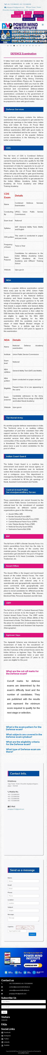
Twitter (6, 1039)
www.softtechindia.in (23, 1053)
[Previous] (4, 36)
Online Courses (29, 19)
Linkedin (7, 1042)
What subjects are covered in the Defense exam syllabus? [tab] (24, 735)
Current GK (18, 13)
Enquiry (27, 16)
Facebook (7, 1032)
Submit (32, 934)
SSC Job (28, 13)
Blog (41, 19)
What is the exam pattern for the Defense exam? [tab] (23, 728)
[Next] (43, 36)
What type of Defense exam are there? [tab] (23, 750)
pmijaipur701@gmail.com (15, 7)
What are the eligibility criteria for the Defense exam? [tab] (23, 743)
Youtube (6, 1045)
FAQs (4, 1024)
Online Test (39, 16)
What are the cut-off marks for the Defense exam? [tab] (22, 672)
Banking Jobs (39, 13)
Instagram (7, 1035)
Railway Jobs (16, 16)
